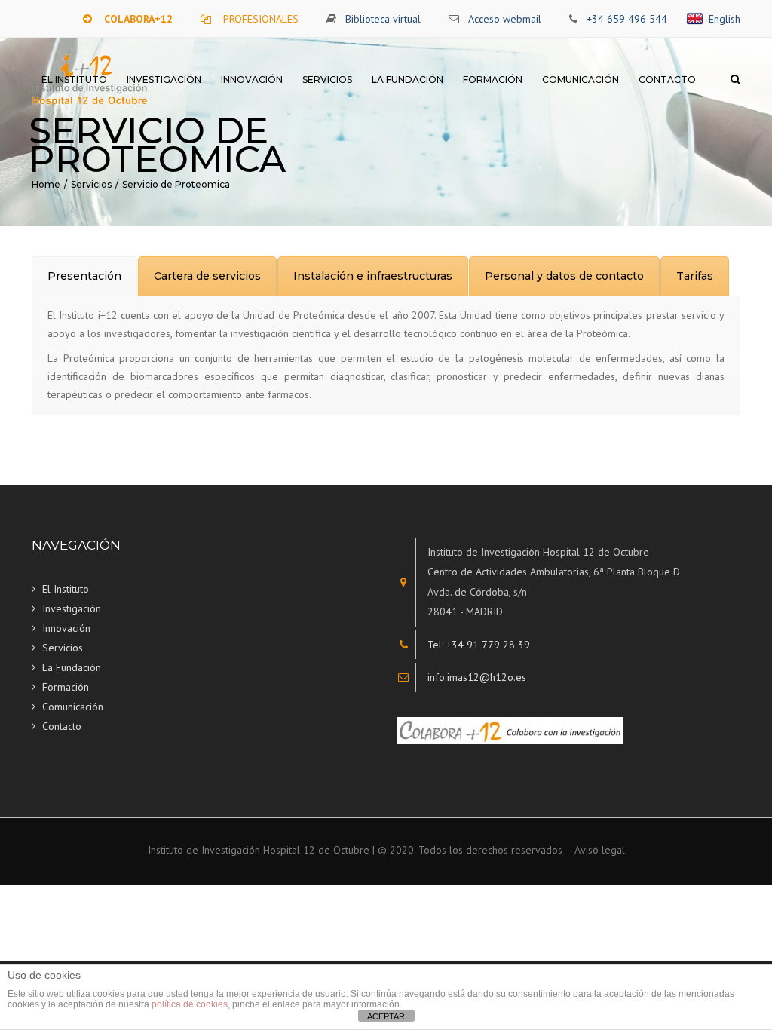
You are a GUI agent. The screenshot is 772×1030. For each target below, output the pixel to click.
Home (46, 184)
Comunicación (580, 79)
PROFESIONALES (261, 19)
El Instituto (74, 79)
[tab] (84, 276)
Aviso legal (599, 850)
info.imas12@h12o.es (476, 677)
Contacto (667, 79)
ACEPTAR (386, 1016)
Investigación (164, 79)
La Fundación (407, 79)
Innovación (252, 79)
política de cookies (190, 1004)
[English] (697, 19)
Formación (492, 79)
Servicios (327, 79)
